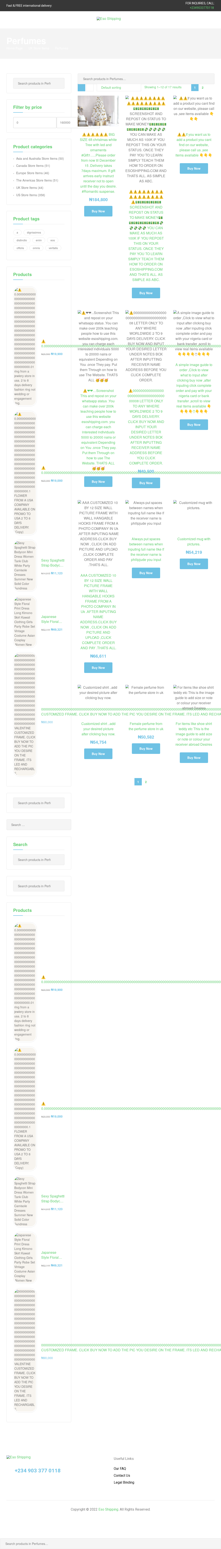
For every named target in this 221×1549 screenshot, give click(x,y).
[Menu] (8, 19)
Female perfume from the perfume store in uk (146, 726)
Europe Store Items (29, 173)
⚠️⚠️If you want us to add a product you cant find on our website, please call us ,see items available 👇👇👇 (193, 145)
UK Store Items (38, 48)
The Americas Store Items (34, 180)
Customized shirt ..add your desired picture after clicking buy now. (98, 728)
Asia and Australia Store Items (36, 158)
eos (53, 240)
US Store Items (26, 195)
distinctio (22, 240)
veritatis (53, 248)
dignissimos (34, 232)
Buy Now (98, 211)
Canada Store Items (30, 165)
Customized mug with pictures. (193, 541)
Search (208, 78)
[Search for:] (38, 825)
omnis (36, 248)
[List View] (90, 87)
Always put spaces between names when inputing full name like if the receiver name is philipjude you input (146, 549)
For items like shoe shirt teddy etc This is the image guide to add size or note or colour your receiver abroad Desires (193, 734)
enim (39, 240)
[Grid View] (81, 87)
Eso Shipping (108, 1509)
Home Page (14, 48)
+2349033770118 (202, 7)
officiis (20, 248)
